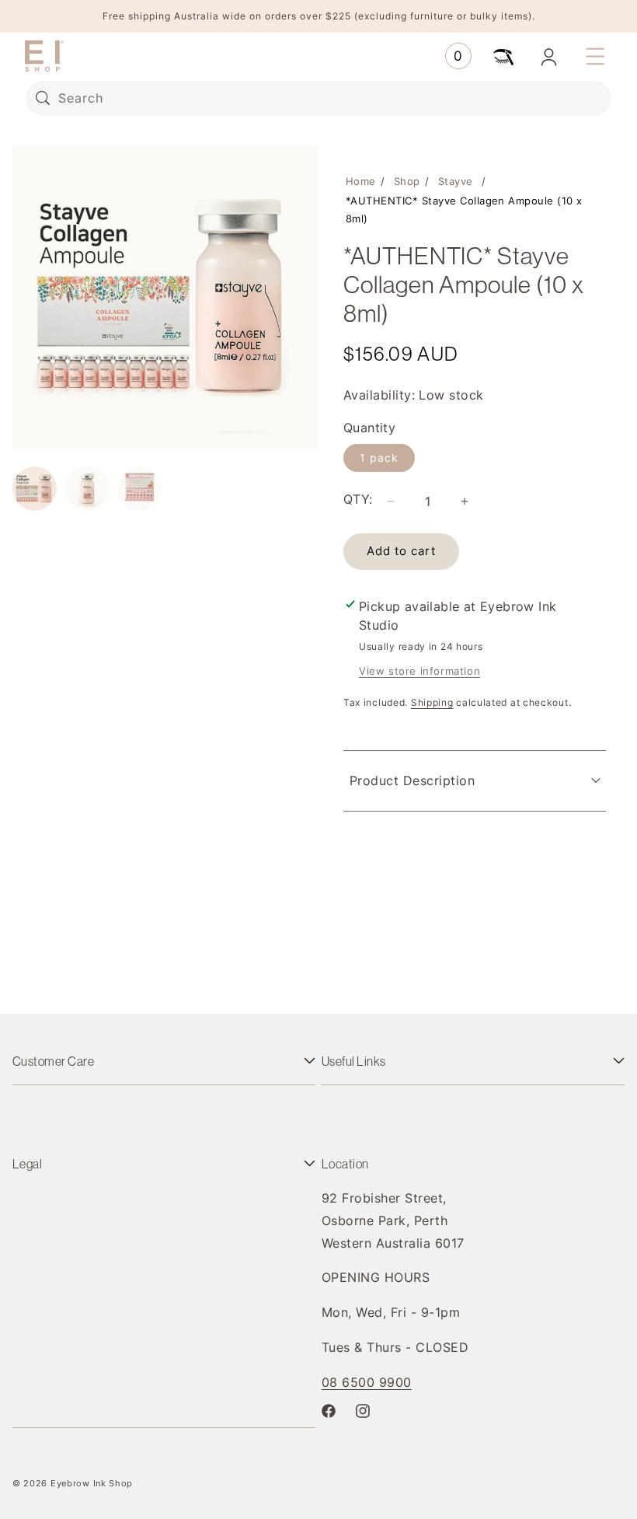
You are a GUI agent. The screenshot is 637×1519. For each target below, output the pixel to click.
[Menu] (595, 56)
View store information (419, 671)
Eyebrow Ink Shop (91, 1483)
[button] (458, 56)
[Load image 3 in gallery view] (139, 488)
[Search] (43, 98)
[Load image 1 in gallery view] (34, 488)
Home (361, 181)
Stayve (455, 181)
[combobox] (318, 98)
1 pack (379, 457)
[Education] (503, 56)
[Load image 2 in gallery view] (86, 488)
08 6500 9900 (367, 1382)
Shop (407, 181)
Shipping (432, 702)
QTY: (358, 499)
